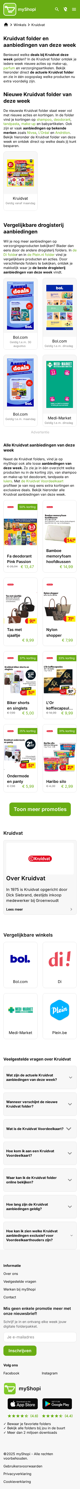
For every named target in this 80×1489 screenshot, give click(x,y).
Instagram (50, 1373)
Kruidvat (38, 25)
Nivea (31, 132)
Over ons (10, 1273)
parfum (9, 68)
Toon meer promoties (40, 809)
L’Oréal (43, 132)
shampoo (44, 119)
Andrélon (62, 132)
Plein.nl (38, 254)
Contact (9, 1297)
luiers (7, 481)
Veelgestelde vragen (19, 1281)
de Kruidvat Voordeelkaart (42, 481)
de (29, 254)
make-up (28, 124)
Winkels (20, 25)
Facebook (11, 1373)
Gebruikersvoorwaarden (22, 1466)
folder (49, 254)
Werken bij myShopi (19, 1289)
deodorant (62, 119)
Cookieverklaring (17, 1481)
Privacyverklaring (17, 1474)
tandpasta (11, 124)
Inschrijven (20, 1350)
